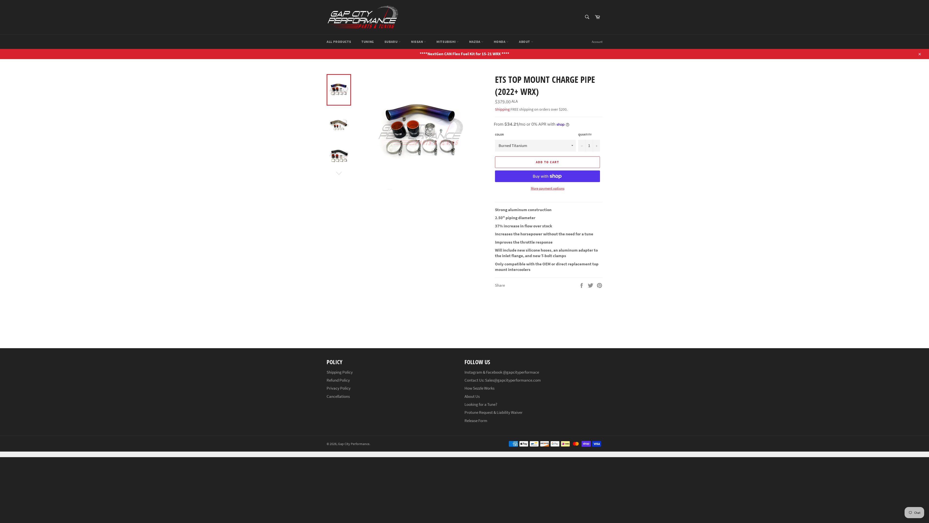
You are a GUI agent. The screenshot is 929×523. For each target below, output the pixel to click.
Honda (500, 41)
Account (597, 42)
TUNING (367, 41)
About (525, 41)
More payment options (547, 188)
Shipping (502, 109)
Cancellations (338, 396)
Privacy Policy (339, 388)
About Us (472, 396)
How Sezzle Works (479, 388)
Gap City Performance (353, 444)
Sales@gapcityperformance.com (513, 380)
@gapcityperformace (521, 372)
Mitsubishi (446, 41)
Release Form (475, 420)
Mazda (475, 41)
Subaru (391, 41)
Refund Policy (338, 380)
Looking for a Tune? (480, 404)
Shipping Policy (340, 372)
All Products (339, 41)
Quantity (585, 134)
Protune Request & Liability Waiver (493, 412)
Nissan (417, 41)
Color (499, 134)
